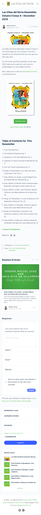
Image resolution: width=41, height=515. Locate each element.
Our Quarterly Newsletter (21, 245)
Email (8, 360)
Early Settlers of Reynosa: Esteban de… (24, 482)
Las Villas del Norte (19, 248)
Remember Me (11, 437)
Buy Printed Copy (17, 127)
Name (8, 350)
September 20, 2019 (15, 308)
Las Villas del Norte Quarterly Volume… (24, 457)
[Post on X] (14, 235)
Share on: (5, 235)
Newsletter (12, 250)
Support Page (17, 505)
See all (20, 488)
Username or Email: (11, 416)
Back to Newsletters (12, 229)
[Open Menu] (3, 3)
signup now (7, 433)
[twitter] (23, 510)
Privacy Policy (27, 500)
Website (8, 370)
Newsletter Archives (29, 71)
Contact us (27, 505)
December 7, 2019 (13, 27)
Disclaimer (11, 502)
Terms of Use (19, 502)
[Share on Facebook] (11, 235)
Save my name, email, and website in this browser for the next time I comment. (22, 382)
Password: (8, 425)
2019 (10, 248)
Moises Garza (11, 25)
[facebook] (20, 510)
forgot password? (17, 433)
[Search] (37, 3)
